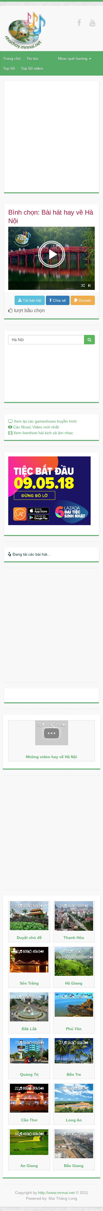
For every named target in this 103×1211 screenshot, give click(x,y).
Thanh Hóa (73, 937)
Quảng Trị (29, 1074)
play (52, 254)
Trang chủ (12, 58)
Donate (84, 300)
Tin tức (32, 58)
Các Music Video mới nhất (35, 427)
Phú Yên (74, 1029)
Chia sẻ (59, 300)
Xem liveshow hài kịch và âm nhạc (42, 433)
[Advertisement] (51, 136)
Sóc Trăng (29, 983)
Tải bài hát (31, 300)
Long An (74, 1120)
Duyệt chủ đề (29, 937)
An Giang (29, 1165)
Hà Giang (73, 983)
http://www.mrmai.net (56, 1192)
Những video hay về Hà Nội (51, 757)
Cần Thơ (29, 1120)
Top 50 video (32, 68)
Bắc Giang (73, 1165)
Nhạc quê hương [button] (73, 58)
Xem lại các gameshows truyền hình (45, 421)
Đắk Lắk (29, 1029)
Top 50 (9, 68)
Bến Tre (74, 1074)
